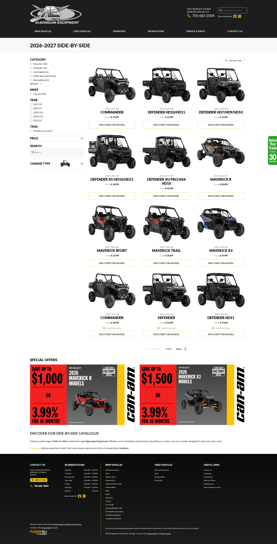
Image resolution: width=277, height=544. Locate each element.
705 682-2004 (203, 15)
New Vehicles (43, 31)
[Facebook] (235, 16)
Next (179, 348)
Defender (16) (40, 67)
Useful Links (211, 464)
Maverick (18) (40, 63)
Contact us (35, 448)
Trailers (108, 501)
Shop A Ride (46, 528)
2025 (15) (38, 112)
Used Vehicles (82, 31)
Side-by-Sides (110, 477)
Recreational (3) (41, 80)
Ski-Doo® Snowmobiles (114, 511)
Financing (119, 31)
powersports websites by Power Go (67, 524)
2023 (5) (37, 120)
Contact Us (234, 31)
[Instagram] (239, 16)
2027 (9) (37, 104)
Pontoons (109, 498)
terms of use (166, 533)
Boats (107, 494)
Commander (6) (41, 71)
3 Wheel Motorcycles (113, 484)
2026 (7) (37, 108)
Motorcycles (110, 480)
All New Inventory (112, 470)
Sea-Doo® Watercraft (113, 508)
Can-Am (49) (39, 93)
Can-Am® (109, 505)
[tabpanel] (81, 480)
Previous (156, 348)
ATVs (107, 473)
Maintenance (209, 484)
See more (34, 84)
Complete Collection (113, 518)
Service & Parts (195, 31)
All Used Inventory (162, 470)
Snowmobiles (110, 487)
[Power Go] (56, 532)
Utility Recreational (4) (44, 76)
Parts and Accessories (212, 487)
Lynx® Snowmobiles (113, 515)
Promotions (156, 31)
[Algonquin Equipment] (56, 14)
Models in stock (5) (42, 130)
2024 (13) (38, 116)
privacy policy (152, 533)
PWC (107, 491)
